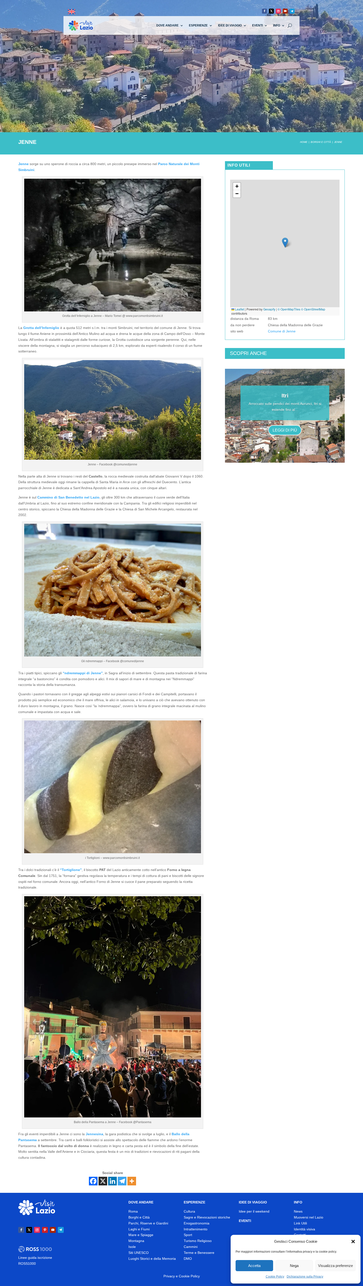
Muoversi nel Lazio (308, 1217)
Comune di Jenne (282, 331)
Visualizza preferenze (335, 1266)
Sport (188, 1235)
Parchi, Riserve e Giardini (148, 1223)
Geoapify (269, 309)
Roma (133, 1211)
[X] (103, 1181)
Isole (132, 1247)
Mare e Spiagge (140, 1235)
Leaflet (239, 309)
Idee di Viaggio (230, 25)
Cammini (191, 1247)
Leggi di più (285, 430)
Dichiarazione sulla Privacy (305, 1276)
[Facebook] (93, 1181)
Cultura (189, 1211)
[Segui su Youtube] (285, 11)
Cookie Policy (275, 1276)
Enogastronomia (196, 1223)
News (298, 1211)
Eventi (257, 25)
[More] (131, 1181)
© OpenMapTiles (289, 309)
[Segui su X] (271, 11)
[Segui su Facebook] (264, 11)
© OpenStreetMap (313, 309)
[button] (353, 1241)
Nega (294, 1266)
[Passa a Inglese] (71, 12)
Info (276, 25)
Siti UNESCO (138, 1253)
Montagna (136, 1241)
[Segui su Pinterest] (45, 1230)
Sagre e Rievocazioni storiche (207, 1217)
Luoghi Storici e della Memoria (152, 1259)
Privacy (169, 1276)
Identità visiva (304, 1229)
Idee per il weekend (254, 1211)
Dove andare (167, 25)
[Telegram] (122, 1181)
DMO (188, 1259)
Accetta (254, 1266)
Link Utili (300, 1223)
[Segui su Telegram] (292, 11)
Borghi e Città (139, 1217)
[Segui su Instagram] (278, 11)
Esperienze (198, 25)
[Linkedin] (112, 1181)
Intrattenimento (195, 1229)
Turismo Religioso (198, 1241)
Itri (285, 395)
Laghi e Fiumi (139, 1229)
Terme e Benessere (199, 1253)
